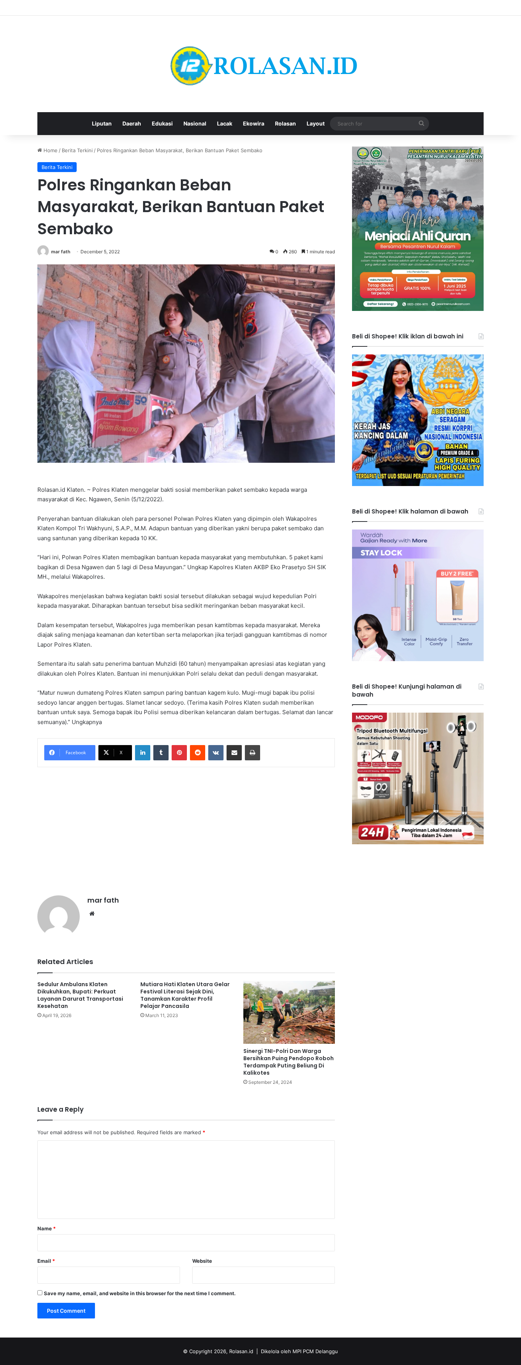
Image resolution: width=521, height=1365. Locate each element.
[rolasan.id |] (260, 64)
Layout (316, 123)
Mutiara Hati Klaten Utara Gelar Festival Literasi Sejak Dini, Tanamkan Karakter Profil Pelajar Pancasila (185, 995)
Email (46, 1261)
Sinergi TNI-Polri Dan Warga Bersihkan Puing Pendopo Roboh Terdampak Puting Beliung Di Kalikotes (288, 1062)
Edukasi (162, 123)
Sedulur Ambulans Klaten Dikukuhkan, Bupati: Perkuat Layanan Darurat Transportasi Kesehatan (80, 995)
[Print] (252, 752)
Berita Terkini (77, 150)
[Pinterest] (179, 752)
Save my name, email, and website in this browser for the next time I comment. (140, 1293)
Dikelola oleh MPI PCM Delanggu (299, 1351)
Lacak (224, 123)
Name (46, 1228)
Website (202, 1261)
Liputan (102, 123)
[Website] (91, 913)
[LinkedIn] (142, 752)
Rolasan (285, 123)
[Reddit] (197, 752)
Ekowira (253, 123)
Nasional (194, 123)
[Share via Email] (234, 752)
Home (50, 150)
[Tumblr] (161, 752)
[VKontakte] (216, 752)
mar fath (60, 251)
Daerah (131, 123)
